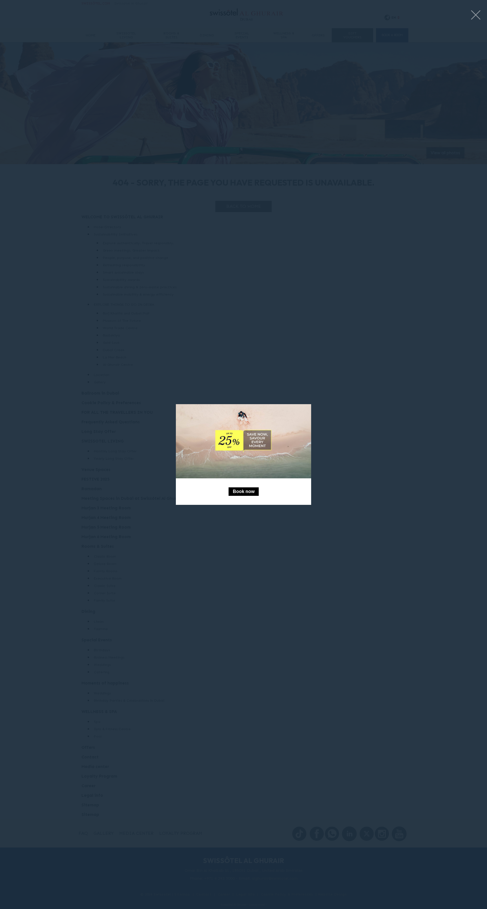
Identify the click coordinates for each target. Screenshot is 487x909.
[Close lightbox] (476, 15)
